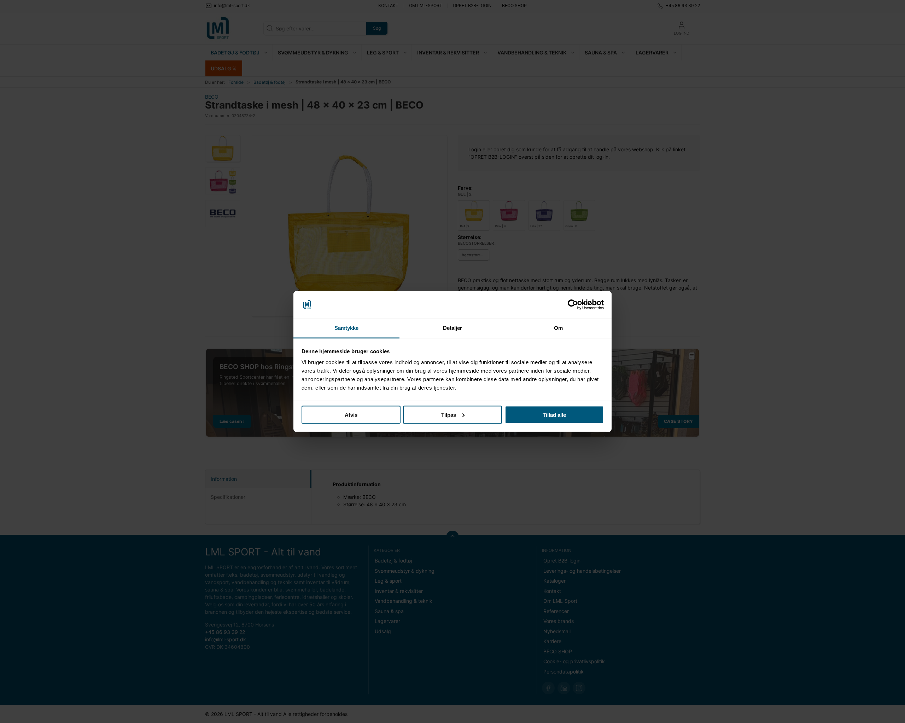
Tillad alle (554, 415)
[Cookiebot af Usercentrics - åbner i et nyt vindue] (573, 304)
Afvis (351, 415)
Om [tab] (558, 328)
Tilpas (448, 415)
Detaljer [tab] (452, 328)
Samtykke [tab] (346, 328)
